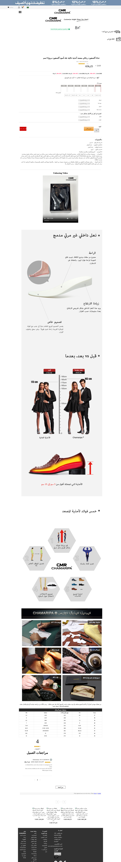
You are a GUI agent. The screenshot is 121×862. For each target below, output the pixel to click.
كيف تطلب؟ (33, 839)
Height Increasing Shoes (34, 853)
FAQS (24, 857)
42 (88, 95)
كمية (100, 126)
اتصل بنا (24, 855)
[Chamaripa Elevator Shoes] (60, 11)
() (87, 63)
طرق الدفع (33, 837)
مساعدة (11, 7)
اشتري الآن (88, 128)
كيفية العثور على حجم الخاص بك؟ (33, 843)
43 (84, 95)
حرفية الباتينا (23, 849)
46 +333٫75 (74, 95)
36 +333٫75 (97, 95)
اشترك (56, 856)
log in (95, 793)
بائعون (45, 847)
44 (79, 95)
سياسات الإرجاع (64, 706)
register (99, 793)
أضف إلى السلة (23, 128)
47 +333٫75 (67, 95)
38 (92, 95)
